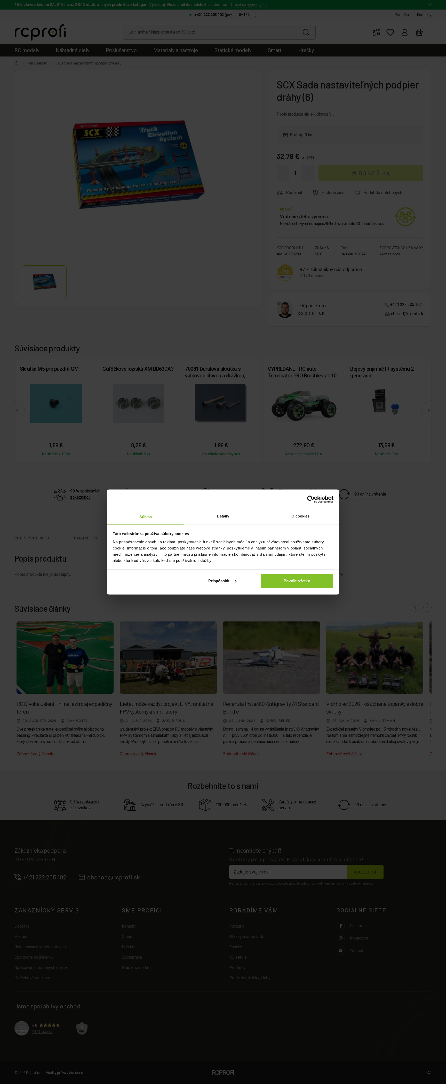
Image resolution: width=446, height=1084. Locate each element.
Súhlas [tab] (145, 517)
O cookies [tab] (300, 516)
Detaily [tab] (223, 516)
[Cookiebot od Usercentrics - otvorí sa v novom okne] (310, 499)
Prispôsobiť (219, 581)
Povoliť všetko (297, 581)
